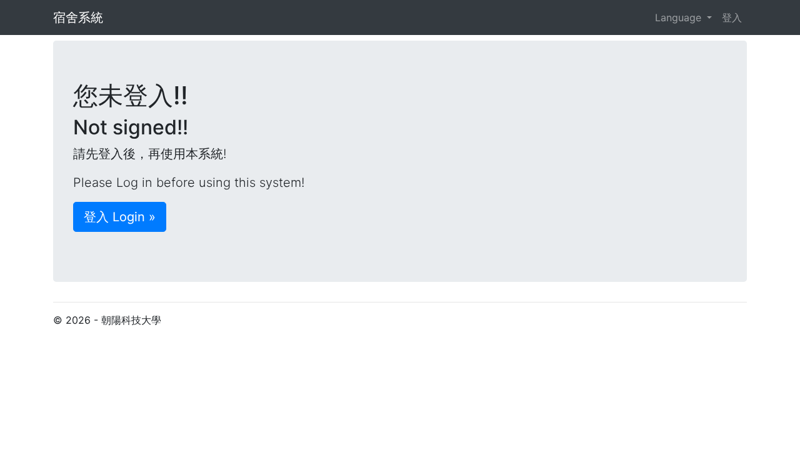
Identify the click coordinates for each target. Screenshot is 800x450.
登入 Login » (120, 216)
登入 (732, 17)
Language (678, 17)
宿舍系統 (78, 17)
